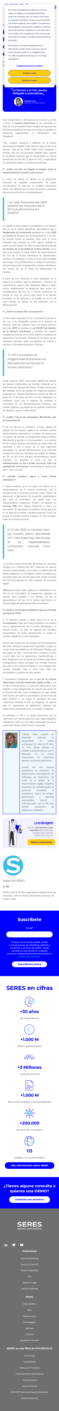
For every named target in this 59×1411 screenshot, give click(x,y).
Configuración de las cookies (29, 65)
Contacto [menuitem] (29, 1334)
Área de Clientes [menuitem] (29, 1386)
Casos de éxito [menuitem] (29, 1316)
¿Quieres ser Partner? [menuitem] (29, 1340)
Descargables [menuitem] (29, 1322)
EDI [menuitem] (29, 1276)
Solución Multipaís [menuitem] (29, 1288)
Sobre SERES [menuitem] (29, 1303)
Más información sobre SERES (29, 1165)
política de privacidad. (29, 956)
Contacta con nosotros (29, 1199)
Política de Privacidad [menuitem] (29, 1367)
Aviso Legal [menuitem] (29, 1355)
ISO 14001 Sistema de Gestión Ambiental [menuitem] (29, 1392)
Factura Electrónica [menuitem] (30, 1258)
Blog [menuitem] (29, 1310)
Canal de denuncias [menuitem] (29, 1398)
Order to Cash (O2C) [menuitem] (29, 1270)
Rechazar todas (29, 80)
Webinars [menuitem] (29, 1328)
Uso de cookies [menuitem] (30, 1380)
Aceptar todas (29, 73)
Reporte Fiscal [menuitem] (29, 1282)
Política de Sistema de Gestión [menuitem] (29, 1373)
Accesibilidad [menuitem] (29, 1361)
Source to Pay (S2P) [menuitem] (30, 1264)
